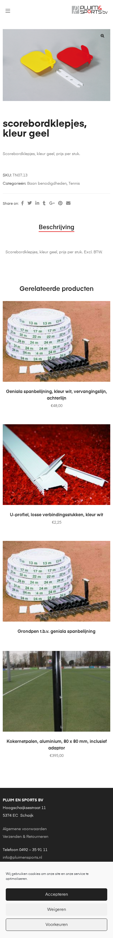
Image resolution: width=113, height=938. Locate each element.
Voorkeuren (57, 925)
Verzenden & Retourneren (25, 837)
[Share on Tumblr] (44, 203)
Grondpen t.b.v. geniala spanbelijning (56, 632)
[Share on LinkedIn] (37, 203)
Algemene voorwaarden (25, 829)
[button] (102, 36)
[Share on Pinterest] (60, 203)
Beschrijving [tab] (56, 227)
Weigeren (56, 910)
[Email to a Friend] (68, 203)
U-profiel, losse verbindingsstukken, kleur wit (56, 515)
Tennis (74, 184)
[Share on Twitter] (29, 203)
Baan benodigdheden (47, 184)
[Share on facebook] (22, 203)
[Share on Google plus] (52, 203)
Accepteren (56, 894)
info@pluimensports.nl (22, 858)
